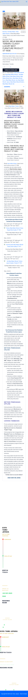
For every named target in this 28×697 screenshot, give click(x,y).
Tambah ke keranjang (10, 70)
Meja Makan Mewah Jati (11, 80)
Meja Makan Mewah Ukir (8, 83)
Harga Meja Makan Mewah (11, 74)
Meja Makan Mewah (7, 39)
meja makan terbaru (12, 163)
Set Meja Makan (11, 31)
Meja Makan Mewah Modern (17, 82)
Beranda (5, 31)
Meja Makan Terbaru (14, 106)
